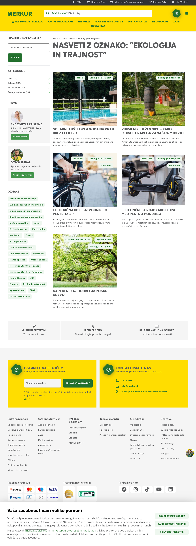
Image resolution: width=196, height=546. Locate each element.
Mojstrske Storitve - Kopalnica (25, 272)
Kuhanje (14, 83)
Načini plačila (14, 435)
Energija (84, 22)
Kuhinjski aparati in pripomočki (26, 205)
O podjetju (135, 425)
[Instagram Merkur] (136, 489)
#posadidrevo (103, 240)
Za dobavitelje (137, 454)
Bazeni (79, 78)
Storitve (73, 433)
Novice (133, 440)
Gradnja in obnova (19, 92)
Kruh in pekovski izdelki (21, 248)
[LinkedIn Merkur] (171, 489)
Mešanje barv (167, 425)
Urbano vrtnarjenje (19, 296)
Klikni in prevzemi (34, 330)
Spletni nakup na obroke (156, 330)
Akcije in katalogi (60, 22)
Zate (176, 22)
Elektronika (38, 229)
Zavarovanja (44, 445)
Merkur (56, 39)
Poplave (13, 284)
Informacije (159, 22)
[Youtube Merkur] (159, 489)
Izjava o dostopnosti (18, 470)
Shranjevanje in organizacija (24, 211)
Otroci (29, 235)
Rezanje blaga (168, 443)
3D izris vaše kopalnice (172, 430)
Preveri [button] (13, 103)
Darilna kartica (45, 440)
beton (37, 223)
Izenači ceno (93, 330)
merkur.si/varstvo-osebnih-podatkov (73, 531)
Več (26, 399)
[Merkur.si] (20, 14)
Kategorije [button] (16, 71)
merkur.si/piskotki (36, 531)
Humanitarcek (17, 278)
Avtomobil (38, 254)
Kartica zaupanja (46, 430)
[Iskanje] (47, 13)
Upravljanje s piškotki (18, 455)
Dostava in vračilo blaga (20, 430)
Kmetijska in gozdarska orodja (25, 217)
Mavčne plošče (17, 260)
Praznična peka (38, 260)
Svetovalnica (137, 22)
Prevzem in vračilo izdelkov (113, 435)
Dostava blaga (168, 449)
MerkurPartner (76, 443)
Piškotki (11, 460)
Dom (12, 78)
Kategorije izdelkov (28, 22)
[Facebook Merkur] (124, 489)
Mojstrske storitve (108, 22)
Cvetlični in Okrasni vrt (77, 240)
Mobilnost (106, 166)
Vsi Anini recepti (20, 137)
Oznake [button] (13, 191)
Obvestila (98, 26)
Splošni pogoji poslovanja (20, 425)
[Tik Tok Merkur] (147, 489)
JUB (32, 278)
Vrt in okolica (16, 88)
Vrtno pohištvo (17, 241)
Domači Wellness (18, 254)
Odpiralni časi (106, 425)
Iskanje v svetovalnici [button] (25, 38)
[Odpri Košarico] (176, 13)
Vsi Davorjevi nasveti (22, 175)
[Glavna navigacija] (186, 13)
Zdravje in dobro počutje (22, 199)
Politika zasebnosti (17, 465)
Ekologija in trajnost (100, 78)
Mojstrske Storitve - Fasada (24, 266)
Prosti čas (78, 159)
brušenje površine (18, 223)
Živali (33, 290)
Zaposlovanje (137, 430)
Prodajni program (77, 428)
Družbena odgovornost (142, 435)
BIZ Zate (73, 438)
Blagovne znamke (16, 445)
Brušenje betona (18, 229)
